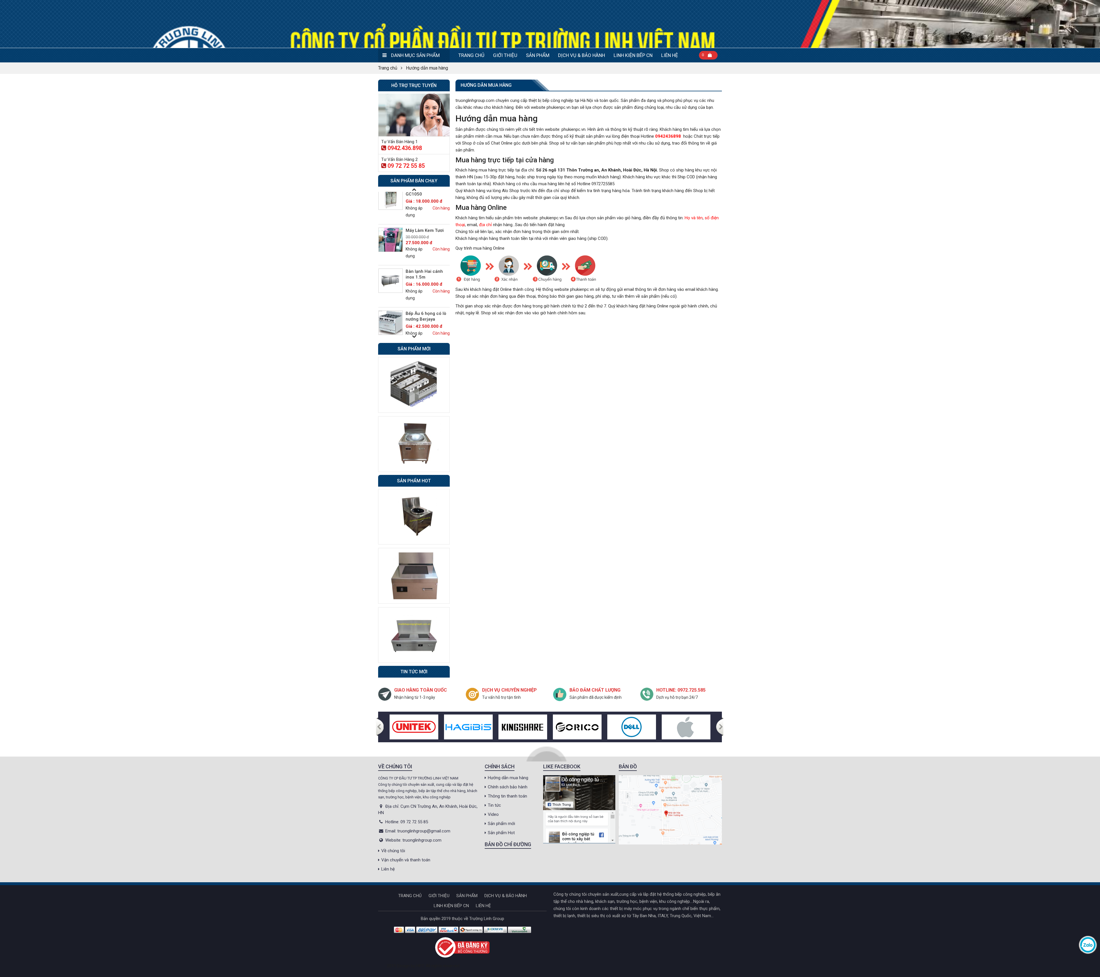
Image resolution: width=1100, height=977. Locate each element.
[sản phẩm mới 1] (414, 384)
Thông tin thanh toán (507, 796)
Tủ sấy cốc (416, 319)
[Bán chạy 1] (414, 516)
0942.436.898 (405, 148)
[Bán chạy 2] (414, 575)
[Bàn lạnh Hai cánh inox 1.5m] (390, 244)
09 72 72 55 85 (406, 165)
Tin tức (494, 805)
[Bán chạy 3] (414, 634)
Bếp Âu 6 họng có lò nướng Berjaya (426, 280)
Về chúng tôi (393, 850)
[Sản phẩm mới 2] (414, 443)
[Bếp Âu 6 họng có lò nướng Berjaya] (390, 286)
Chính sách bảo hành (507, 787)
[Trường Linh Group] (550, 24)
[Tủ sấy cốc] (390, 328)
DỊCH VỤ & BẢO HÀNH (581, 55)
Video (493, 814)
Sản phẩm (537, 55)
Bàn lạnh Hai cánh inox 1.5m (424, 237)
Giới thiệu (505, 55)
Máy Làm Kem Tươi (425, 194)
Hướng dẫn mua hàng (508, 777)
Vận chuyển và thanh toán (405, 859)
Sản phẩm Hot (501, 832)
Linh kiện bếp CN (633, 55)
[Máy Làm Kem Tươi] (390, 203)
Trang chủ (471, 55)
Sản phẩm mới (501, 823)
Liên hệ (669, 55)
